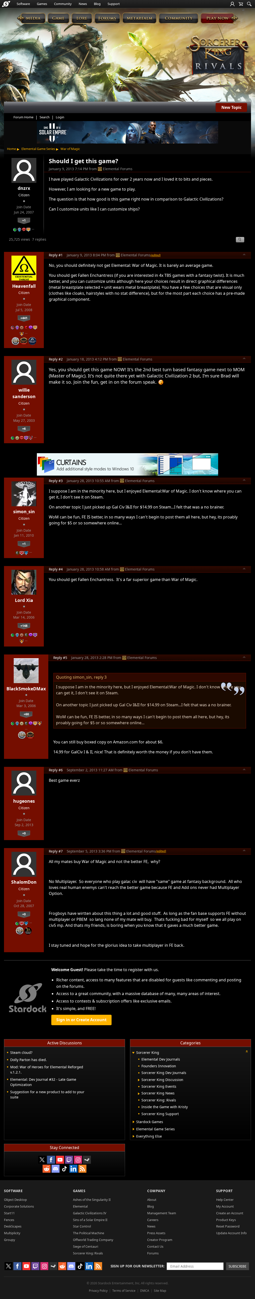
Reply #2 (56, 359)
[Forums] (107, 18)
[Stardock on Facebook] (51, 1159)
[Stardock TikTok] (64, 1168)
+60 (26, 714)
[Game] (58, 18)
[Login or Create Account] (232, 4)
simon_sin (24, 511)
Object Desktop (15, 1199)
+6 (24, 428)
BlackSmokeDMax (26, 689)
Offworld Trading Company (93, 1239)
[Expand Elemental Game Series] (133, 1129)
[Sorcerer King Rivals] (217, 56)
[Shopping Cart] (241, 4)
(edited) (155, 255)
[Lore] (82, 18)
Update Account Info (231, 1233)
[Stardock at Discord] (55, 1168)
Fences (9, 1220)
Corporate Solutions (19, 1206)
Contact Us (155, 1246)
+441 (23, 318)
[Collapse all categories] (247, 1051)
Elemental (80, 1206)
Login (60, 117)
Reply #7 (56, 851)
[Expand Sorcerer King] (133, 1053)
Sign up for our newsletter (137, 1266)
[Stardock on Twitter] (42, 1159)
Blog (97, 3)
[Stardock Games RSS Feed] (82, 1168)
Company (156, 1190)
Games (42, 3)
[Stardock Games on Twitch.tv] (68, 1159)
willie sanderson (24, 393)
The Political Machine (88, 1233)
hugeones (24, 801)
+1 (24, 220)
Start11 (9, 1213)
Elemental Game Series (38, 148)
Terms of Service (123, 1291)
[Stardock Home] (6, 4)
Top (244, 255)
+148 (23, 625)
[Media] (31, 18)
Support (114, 3)
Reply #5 (60, 657)
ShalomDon (24, 882)
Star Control (82, 1226)
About (151, 1199)
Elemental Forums (117, 168)
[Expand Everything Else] (133, 1136)
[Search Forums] (249, 4)
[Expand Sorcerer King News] (139, 1093)
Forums (153, 1253)
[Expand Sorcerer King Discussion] (139, 1080)
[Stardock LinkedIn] (73, 1168)
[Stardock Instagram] (77, 1159)
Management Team (161, 1213)
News (83, 3)
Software (23, 3)
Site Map (160, 1291)
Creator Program (159, 1239)
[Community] (178, 18)
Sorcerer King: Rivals (88, 1253)
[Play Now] (219, 18)
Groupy (9, 1239)
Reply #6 (56, 770)
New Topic (231, 107)
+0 (24, 833)
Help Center (225, 1199)
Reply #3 (56, 480)
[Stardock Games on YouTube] (60, 1159)
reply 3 (100, 677)
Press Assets (156, 1233)
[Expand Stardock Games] (133, 1122)
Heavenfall (24, 286)
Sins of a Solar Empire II (90, 1220)
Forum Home (23, 117)
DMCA (144, 1291)
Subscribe (238, 1266)
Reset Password (228, 1226)
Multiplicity (12, 1233)
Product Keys (226, 1220)
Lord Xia (24, 600)
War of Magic (70, 148)
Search (45, 117)
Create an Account (229, 1213)
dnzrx (24, 188)
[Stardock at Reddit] (46, 1168)
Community (63, 3)
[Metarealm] (139, 18)
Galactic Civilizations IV (89, 1213)
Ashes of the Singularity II (92, 1199)
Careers (152, 1220)
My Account (225, 1206)
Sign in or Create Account (81, 1019)
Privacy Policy (98, 1291)
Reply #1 (56, 255)
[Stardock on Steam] (86, 1159)
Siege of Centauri (85, 1246)
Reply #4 (56, 569)
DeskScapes (12, 1226)
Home (11, 148)
